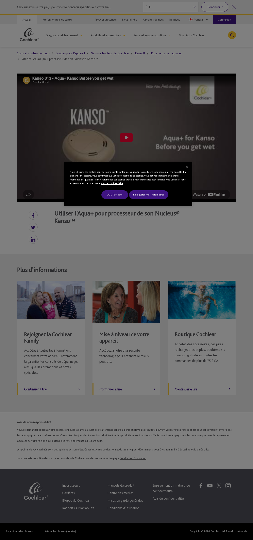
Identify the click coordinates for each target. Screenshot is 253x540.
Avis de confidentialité (112, 183)
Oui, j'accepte (115, 194)
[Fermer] (186, 166)
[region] (128, 184)
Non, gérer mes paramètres (148, 194)
